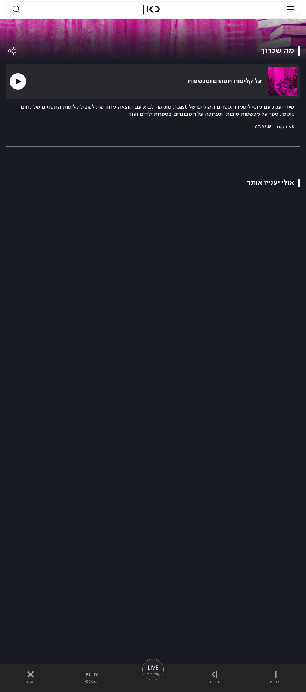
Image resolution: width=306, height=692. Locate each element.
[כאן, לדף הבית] (151, 9)
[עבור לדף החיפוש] (16, 9)
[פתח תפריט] (290, 10)
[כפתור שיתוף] (12, 51)
